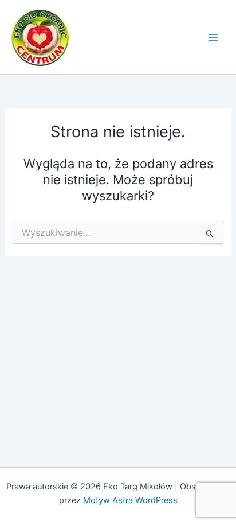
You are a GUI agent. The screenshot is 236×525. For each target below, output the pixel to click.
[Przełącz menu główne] (213, 36)
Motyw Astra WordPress (130, 500)
